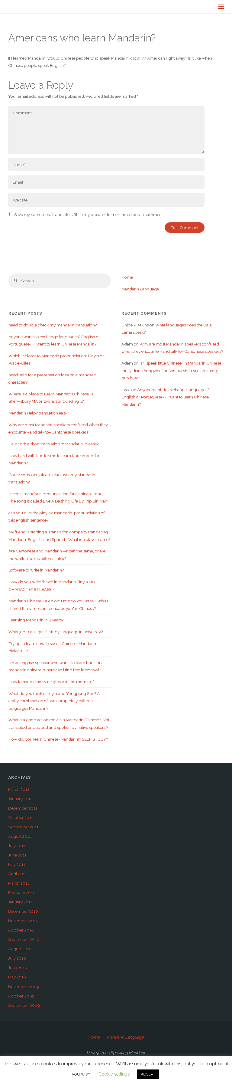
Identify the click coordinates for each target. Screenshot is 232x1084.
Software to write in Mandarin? (36, 570)
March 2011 (18, 883)
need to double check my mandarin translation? (52, 325)
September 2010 (23, 939)
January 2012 (20, 798)
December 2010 (23, 911)
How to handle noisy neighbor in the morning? (51, 681)
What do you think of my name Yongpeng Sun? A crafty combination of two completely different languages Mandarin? (54, 701)
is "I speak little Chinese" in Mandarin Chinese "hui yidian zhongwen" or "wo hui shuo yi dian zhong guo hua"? (171, 370)
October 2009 (21, 996)
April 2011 (17, 873)
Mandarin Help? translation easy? (38, 413)
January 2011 (20, 901)
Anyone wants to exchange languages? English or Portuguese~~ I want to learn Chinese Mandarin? (165, 397)
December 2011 (22, 808)
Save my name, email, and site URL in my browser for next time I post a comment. (89, 214)
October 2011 (20, 817)
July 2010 (17, 958)
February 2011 (21, 892)
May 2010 (17, 976)
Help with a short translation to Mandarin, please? (53, 443)
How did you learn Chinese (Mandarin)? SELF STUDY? (58, 739)
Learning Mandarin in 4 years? (35, 619)
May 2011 (16, 864)
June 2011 (17, 855)
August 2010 (20, 948)
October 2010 (21, 930)
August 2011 (19, 836)
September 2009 (24, 1005)
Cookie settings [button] (114, 1074)
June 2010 (17, 967)
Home (127, 277)
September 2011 (23, 826)
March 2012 (18, 789)
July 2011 (16, 845)
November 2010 (23, 920)
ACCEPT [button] (148, 1074)
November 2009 (23, 986)
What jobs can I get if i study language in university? (55, 631)
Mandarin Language (140, 289)
